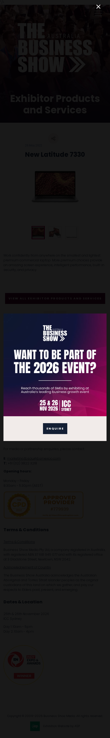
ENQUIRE (55, 428)
